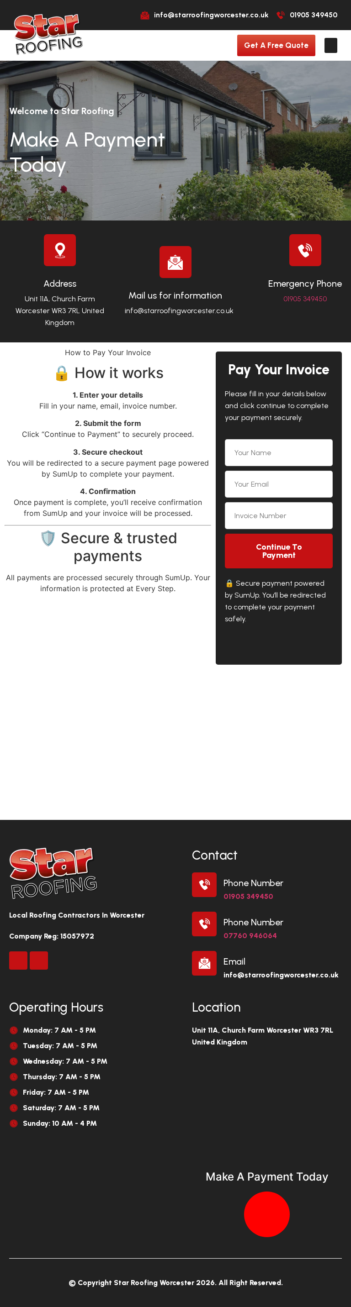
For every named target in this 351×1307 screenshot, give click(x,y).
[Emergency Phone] (305, 250)
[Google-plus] (39, 960)
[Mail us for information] (175, 262)
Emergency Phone (305, 283)
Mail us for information (175, 295)
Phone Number (253, 882)
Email (234, 961)
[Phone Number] (204, 884)
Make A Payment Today (267, 1176)
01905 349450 (305, 298)
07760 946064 (250, 935)
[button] (330, 45)
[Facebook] (18, 960)
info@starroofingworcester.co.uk (179, 310)
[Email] (204, 963)
